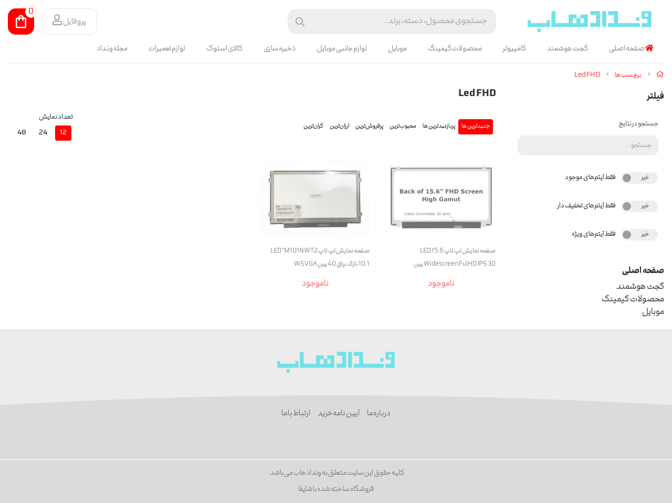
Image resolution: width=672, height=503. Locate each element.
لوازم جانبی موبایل (342, 49)
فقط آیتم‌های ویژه (594, 234)
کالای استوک (224, 49)
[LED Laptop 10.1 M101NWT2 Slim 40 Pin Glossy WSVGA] (315, 198)
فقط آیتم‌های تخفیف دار (587, 206)
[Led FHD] (336, 362)
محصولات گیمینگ (455, 49)
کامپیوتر (514, 49)
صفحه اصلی (627, 49)
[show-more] (487, 212)
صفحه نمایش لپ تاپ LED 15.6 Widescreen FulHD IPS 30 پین (455, 257)
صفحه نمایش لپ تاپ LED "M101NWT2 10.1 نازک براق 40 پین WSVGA (320, 257)
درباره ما (379, 414)
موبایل (397, 49)
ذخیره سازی (280, 49)
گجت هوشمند (567, 49)
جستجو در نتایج (638, 124)
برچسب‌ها (628, 75)
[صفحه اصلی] (660, 75)
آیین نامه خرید (339, 414)
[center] (300, 22)
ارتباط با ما (295, 414)
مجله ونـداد (112, 49)
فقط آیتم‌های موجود (590, 177)
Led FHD (587, 75)
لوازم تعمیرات (167, 49)
